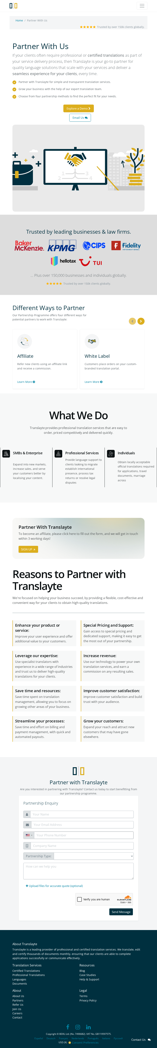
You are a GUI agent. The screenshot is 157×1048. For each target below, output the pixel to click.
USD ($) (63, 1042)
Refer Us (17, 1004)
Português (93, 1038)
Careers (17, 1013)
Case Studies (87, 975)
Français (63, 1038)
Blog (82, 971)
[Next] (141, 321)
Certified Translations (26, 971)
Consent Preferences (85, 1042)
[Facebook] (67, 1027)
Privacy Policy (87, 1000)
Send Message (121, 912)
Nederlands (78, 1038)
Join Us (16, 1009)
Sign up (27, 549)
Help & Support (89, 979)
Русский (118, 1038)
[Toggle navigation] (142, 6)
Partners (17, 1000)
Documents (19, 983)
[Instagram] (77, 1027)
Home (19, 20)
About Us (18, 996)
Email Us (79, 118)
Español (38, 1038)
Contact (17, 1017)
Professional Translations (28, 975)
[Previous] (132, 321)
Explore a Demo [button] (77, 108)
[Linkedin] (88, 1027)
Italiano (106, 1038)
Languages (19, 979)
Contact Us (139, 1039)
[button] (29, 835)
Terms (83, 996)
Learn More (25, 382)
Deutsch (51, 1038)
